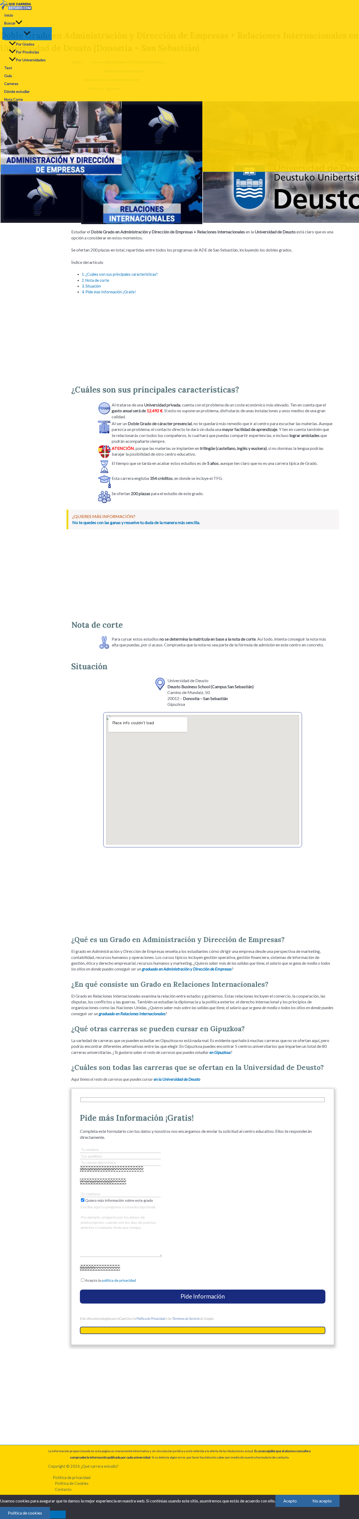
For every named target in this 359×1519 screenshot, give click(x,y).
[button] (19, 23)
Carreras (11, 83)
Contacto (63, 1489)
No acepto (322, 1500)
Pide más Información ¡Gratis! (109, 292)
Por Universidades (31, 60)
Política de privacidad (71, 1477)
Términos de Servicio (185, 1318)
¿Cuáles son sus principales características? (120, 274)
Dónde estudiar (17, 91)
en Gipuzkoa (219, 1052)
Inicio (8, 15)
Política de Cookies (72, 1483)
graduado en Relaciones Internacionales (132, 1013)
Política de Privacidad (150, 1318)
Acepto (290, 1500)
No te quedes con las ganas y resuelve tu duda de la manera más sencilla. (136, 522)
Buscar (10, 23)
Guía (8, 75)
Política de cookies (25, 1512)
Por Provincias (27, 52)
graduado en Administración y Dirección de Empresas (187, 968)
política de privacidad (119, 1280)
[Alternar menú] (27, 33)
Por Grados (25, 44)
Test (8, 68)
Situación (91, 286)
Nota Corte (13, 99)
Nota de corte (95, 280)
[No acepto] (58, 1514)
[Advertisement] (202, 337)
